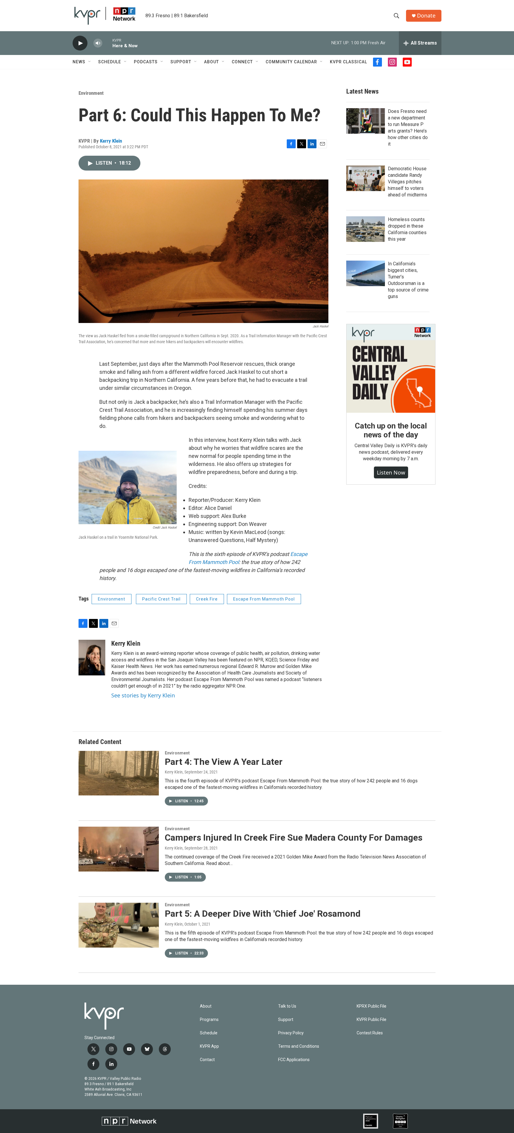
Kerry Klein (111, 141)
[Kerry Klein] (92, 657)
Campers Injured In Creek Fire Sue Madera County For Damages (293, 837)
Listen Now (391, 472)
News (79, 61)
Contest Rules (370, 1033)
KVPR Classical (348, 61)
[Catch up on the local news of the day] (391, 368)
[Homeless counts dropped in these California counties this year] (365, 229)
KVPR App (209, 1046)
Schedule (109, 61)
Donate (426, 15)
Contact (207, 1060)
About (211, 61)
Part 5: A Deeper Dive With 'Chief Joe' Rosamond (263, 913)
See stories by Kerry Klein (143, 695)
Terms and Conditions (298, 1046)
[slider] (107, 43)
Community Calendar (291, 61)
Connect (242, 61)
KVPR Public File (371, 1019)
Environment (91, 93)
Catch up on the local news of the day (391, 430)
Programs (209, 1019)
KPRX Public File (371, 1006)
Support (180, 61)
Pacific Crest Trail (161, 599)
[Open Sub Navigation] (89, 61)
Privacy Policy (291, 1033)
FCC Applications (294, 1060)
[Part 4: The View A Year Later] (119, 773)
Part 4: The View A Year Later (224, 762)
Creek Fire (207, 599)
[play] (80, 43)
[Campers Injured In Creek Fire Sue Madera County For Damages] (119, 849)
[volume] (98, 43)
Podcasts (146, 61)
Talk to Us (287, 1006)
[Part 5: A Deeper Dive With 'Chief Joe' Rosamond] (119, 925)
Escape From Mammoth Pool (264, 599)
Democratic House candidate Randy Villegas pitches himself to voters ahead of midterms (407, 182)
